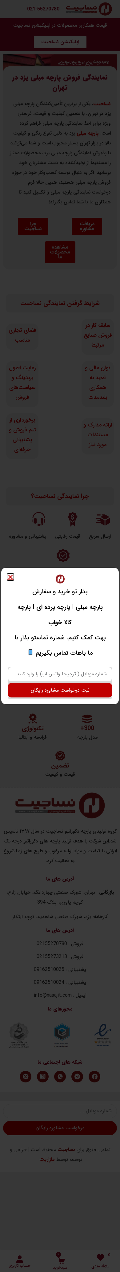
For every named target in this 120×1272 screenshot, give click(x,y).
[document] (60, 636)
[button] (10, 577)
